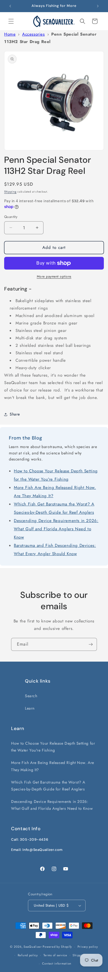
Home (10, 34)
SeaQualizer (33, 946)
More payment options (54, 276)
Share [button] (15, 414)
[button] (11, 21)
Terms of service (55, 955)
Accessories (33, 34)
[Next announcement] (98, 6)
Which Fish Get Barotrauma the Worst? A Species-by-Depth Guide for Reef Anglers (48, 785)
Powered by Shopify (57, 946)
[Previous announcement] (10, 6)
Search (31, 696)
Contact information (56, 963)
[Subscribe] (90, 644)
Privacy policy (88, 946)
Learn (30, 708)
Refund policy (28, 955)
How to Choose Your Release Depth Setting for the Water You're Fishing (53, 747)
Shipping (10, 192)
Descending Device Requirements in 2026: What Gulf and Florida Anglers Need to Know (56, 529)
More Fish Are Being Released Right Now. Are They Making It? (52, 766)
